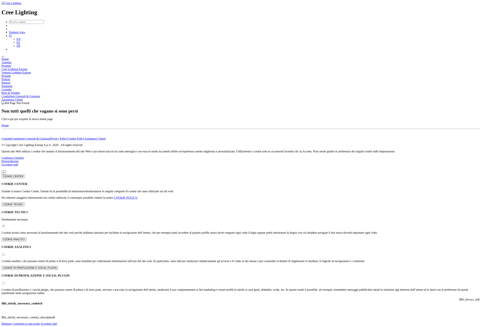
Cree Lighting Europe (14, 69)
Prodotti (6, 65)
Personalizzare (10, 161)
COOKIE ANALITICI (14, 239)
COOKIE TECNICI (13, 204)
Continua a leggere (13, 157)
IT (10, 35)
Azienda (6, 62)
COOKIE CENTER (13, 176)
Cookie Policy (75, 138)
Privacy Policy (58, 138)
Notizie (6, 79)
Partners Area (17, 32)
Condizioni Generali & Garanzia (21, 96)
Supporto (7, 86)
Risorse (6, 82)
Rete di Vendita (11, 92)
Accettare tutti (10, 164)
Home (5, 59)
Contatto (7, 89)
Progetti (6, 76)
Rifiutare (7, 323)
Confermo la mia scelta (26, 323)
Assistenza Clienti (12, 99)
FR (18, 45)
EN (19, 39)
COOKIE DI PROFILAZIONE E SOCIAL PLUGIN (30, 267)
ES (18, 42)
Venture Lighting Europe (16, 72)
